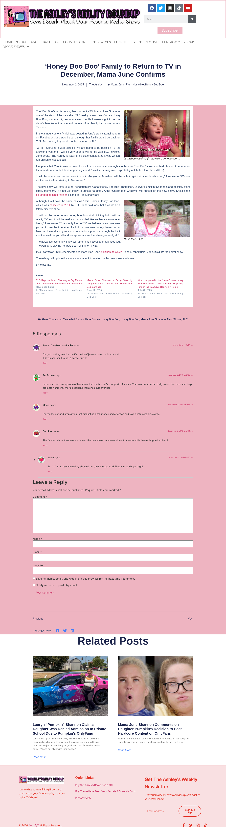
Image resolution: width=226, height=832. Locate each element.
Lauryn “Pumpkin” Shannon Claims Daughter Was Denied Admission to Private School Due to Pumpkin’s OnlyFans (69, 729)
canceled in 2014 (60, 205)
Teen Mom (148, 42)
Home (8, 42)
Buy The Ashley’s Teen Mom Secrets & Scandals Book (105, 791)
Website (38, 565)
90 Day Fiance (27, 42)
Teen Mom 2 (170, 42)
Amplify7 (33, 825)
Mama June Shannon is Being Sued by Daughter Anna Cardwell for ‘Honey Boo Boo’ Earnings (110, 283)
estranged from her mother (51, 194)
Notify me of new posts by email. (56, 585)
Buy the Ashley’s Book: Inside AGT (94, 785)
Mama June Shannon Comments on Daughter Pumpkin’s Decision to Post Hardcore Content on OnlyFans (150, 729)
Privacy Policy (83, 797)
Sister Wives (100, 42)
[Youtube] (188, 8)
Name (37, 538)
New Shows (174, 319)
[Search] (192, 19)
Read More (39, 757)
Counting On (74, 42)
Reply (45, 363)
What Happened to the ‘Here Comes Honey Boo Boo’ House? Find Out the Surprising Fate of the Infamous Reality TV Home (160, 283)
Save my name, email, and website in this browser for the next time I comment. (85, 578)
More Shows (14, 46)
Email (37, 552)
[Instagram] (170, 8)
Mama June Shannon (153, 319)
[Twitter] (161, 8)
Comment (40, 496)
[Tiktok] (179, 8)
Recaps (189, 42)
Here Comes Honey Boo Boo (102, 319)
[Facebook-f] (183, 825)
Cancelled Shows (73, 319)
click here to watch (111, 252)
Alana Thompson (51, 319)
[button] (58, 631)
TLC (185, 319)
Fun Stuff (122, 42)
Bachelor (51, 42)
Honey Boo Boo (130, 319)
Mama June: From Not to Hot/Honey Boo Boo (137, 84)
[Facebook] (152, 8)
